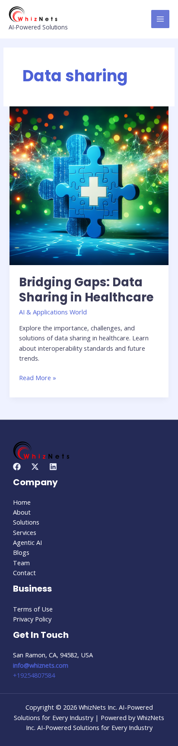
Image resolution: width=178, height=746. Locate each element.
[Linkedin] (53, 467)
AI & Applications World (53, 311)
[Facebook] (17, 467)
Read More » (37, 377)
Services (24, 532)
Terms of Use (33, 609)
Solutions (26, 522)
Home (22, 502)
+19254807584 (34, 675)
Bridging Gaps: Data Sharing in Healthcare (86, 290)
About (22, 512)
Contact (24, 572)
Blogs (21, 552)
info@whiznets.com (40, 665)
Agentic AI (27, 542)
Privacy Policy (32, 619)
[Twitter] (35, 467)
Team (21, 562)
